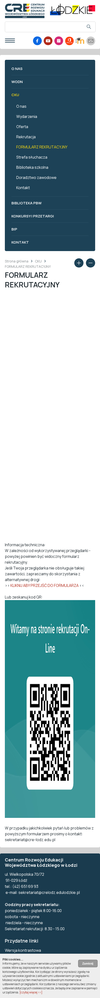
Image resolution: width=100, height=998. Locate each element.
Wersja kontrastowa (23, 950)
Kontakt (23, 187)
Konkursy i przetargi (32, 216)
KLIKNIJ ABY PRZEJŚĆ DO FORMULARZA (44, 585)
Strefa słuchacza (31, 157)
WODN (17, 81)
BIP (14, 229)
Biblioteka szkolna (32, 167)
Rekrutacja (26, 136)
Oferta (22, 126)
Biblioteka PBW (26, 203)
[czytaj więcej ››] (30, 992)
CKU (15, 94)
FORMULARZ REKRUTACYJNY (41, 147)
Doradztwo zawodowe (36, 177)
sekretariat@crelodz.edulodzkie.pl (49, 892)
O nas (17, 68)
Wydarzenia (26, 116)
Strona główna (16, 261)
